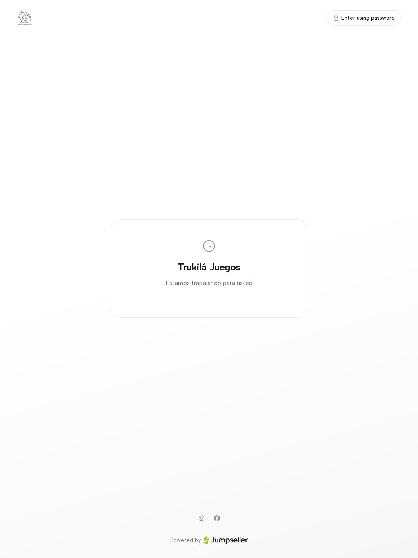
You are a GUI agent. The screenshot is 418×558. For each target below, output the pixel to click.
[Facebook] (216, 518)
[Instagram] (201, 518)
